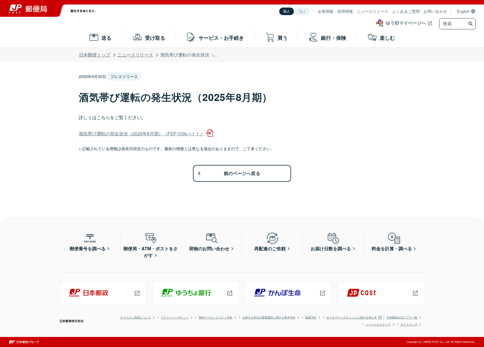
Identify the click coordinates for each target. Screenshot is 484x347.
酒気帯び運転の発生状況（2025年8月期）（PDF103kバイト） (141, 133)
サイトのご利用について (135, 317)
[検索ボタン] (471, 23)
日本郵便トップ (94, 54)
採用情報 (345, 11)
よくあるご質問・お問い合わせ (419, 11)
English (463, 11)
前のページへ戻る (242, 173)
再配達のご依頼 (270, 248)
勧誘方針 (311, 317)
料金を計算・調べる (392, 248)
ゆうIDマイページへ (406, 23)
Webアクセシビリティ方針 (215, 317)
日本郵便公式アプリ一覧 (402, 317)
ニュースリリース (372, 11)
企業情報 (325, 11)
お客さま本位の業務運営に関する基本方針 (268, 317)
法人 (302, 11)
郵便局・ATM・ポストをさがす (151, 251)
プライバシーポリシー (175, 317)
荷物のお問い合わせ (209, 248)
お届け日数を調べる (331, 248)
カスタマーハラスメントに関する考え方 (351, 317)
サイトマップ (409, 324)
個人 (286, 11)
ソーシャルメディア (378, 324)
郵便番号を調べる (88, 248)
